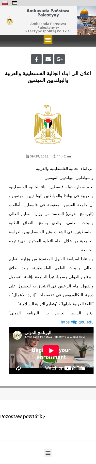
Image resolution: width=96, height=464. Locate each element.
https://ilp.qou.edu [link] (77, 322)
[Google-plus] (59, 59)
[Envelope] (48, 59)
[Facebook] (36, 59)
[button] (48, 39)
